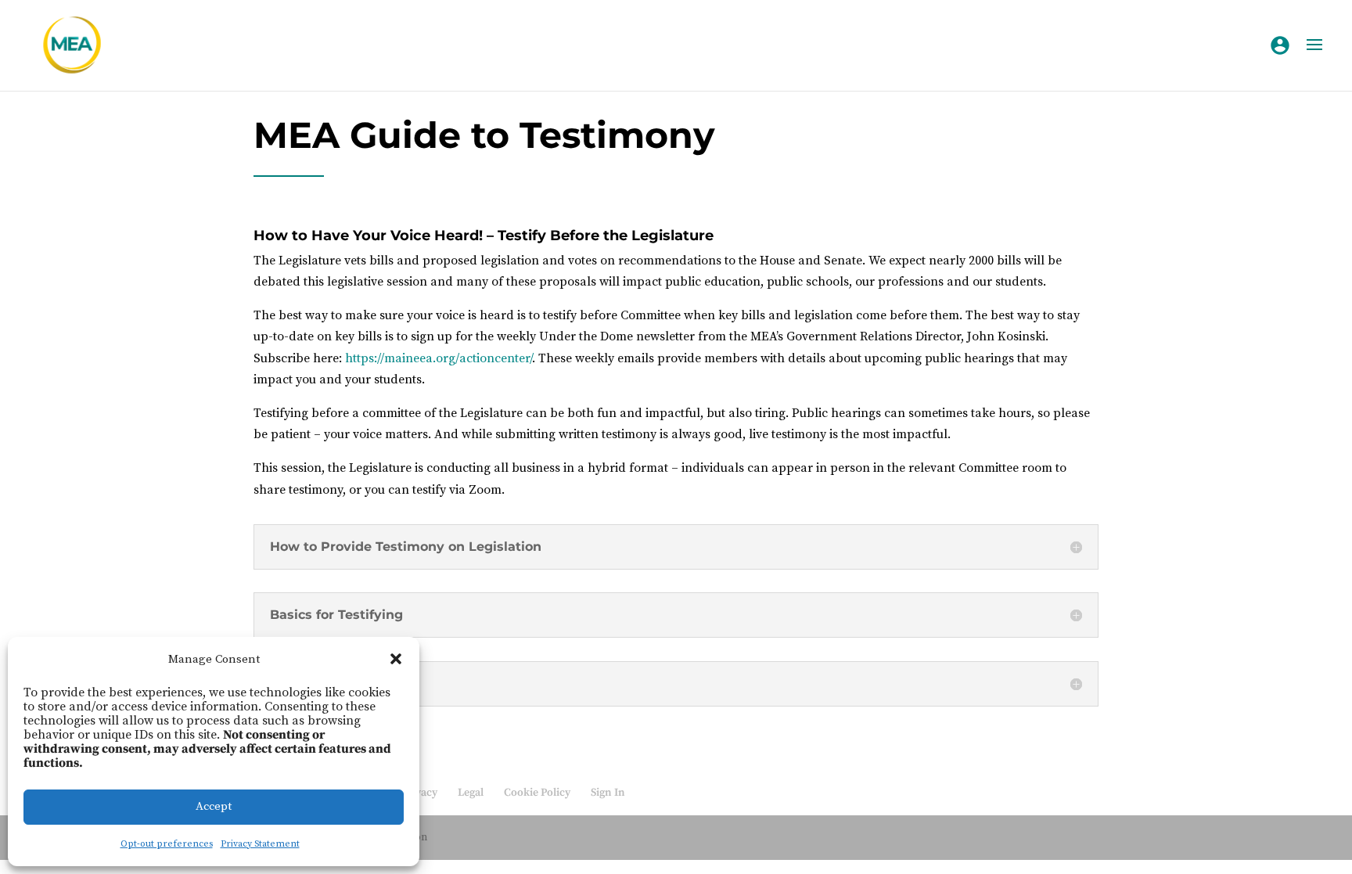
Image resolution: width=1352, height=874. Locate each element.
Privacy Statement (260, 844)
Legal (471, 793)
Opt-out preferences (166, 844)
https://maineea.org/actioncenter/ (438, 358)
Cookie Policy (537, 793)
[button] (396, 659)
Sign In (608, 793)
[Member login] (1280, 45)
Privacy (419, 793)
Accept (214, 806)
